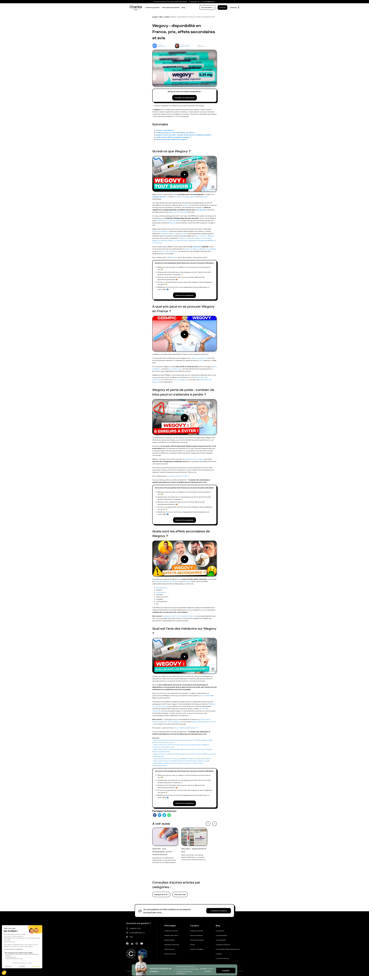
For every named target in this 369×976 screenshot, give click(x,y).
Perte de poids (169, 949)
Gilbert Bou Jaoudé (184, 46)
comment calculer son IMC (177, 476)
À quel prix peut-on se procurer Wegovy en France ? (175, 132)
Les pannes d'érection (223, 945)
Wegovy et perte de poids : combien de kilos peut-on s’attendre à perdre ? (184, 135)
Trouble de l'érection (171, 931)
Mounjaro (177, 197)
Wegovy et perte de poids (177, 212)
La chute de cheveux (222, 958)
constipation (161, 592)
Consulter (222, 7)
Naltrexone (173, 257)
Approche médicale (196, 935)
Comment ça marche (196, 931)
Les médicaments (221, 935)
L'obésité (219, 954)
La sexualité (220, 931)
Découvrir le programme (184, 295)
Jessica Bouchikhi (162, 46)
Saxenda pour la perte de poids (168, 220)
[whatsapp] (169, 815)
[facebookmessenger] (159, 815)
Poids (167, 17)
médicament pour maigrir (194, 459)
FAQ (131, 937)
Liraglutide (192, 197)
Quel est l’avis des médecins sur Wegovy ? (172, 139)
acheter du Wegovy (191, 249)
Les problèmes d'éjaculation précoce (228, 949)
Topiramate (156, 711)
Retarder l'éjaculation (171, 935)
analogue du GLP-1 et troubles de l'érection (179, 616)
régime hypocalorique (199, 358)
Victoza (184, 197)
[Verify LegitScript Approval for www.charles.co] (142, 953)
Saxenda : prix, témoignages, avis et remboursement (162, 851)
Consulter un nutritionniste (184, 98)
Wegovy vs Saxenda (159, 240)
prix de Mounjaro (175, 369)
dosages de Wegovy (167, 233)
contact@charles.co (137, 933)
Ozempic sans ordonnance (168, 251)
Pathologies (170, 925)
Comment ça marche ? (152, 7)
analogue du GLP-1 (159, 197)
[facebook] (155, 815)
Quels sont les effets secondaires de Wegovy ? (174, 137)
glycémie (185, 205)
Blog (183, 7)
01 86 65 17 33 (135, 928)
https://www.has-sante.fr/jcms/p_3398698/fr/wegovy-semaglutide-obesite (182, 758)
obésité (172, 223)
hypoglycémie (161, 588)
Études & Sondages (196, 949)
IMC (200, 360)
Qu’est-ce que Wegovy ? (165, 130)
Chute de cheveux (170, 954)
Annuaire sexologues (197, 940)
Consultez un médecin (218, 911)
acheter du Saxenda (208, 249)
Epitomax (202, 709)
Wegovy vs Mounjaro (203, 238)
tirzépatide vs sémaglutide (197, 240)
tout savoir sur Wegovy (205, 236)
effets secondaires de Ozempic (166, 581)
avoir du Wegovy (180, 380)
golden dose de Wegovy (171, 722)
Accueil (154, 17)
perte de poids (200, 210)
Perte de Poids (180, 894)
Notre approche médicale (171, 7)
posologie (183, 233)
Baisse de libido (169, 940)
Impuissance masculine (171, 945)
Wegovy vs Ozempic (187, 238)
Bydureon (204, 197)
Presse (192, 945)
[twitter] (164, 815)
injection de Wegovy (161, 231)
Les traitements (221, 940)
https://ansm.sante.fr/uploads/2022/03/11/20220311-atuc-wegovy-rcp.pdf (181, 761)
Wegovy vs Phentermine (177, 240)
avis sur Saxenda (205, 695)
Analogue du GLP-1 (161, 894)
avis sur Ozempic (179, 728)
